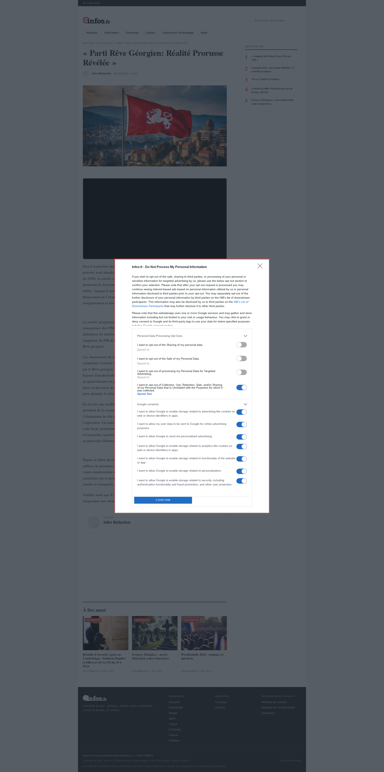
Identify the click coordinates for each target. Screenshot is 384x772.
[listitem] (192, 336)
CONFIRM (163, 500)
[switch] (241, 344)
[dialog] (192, 386)
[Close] (261, 267)
